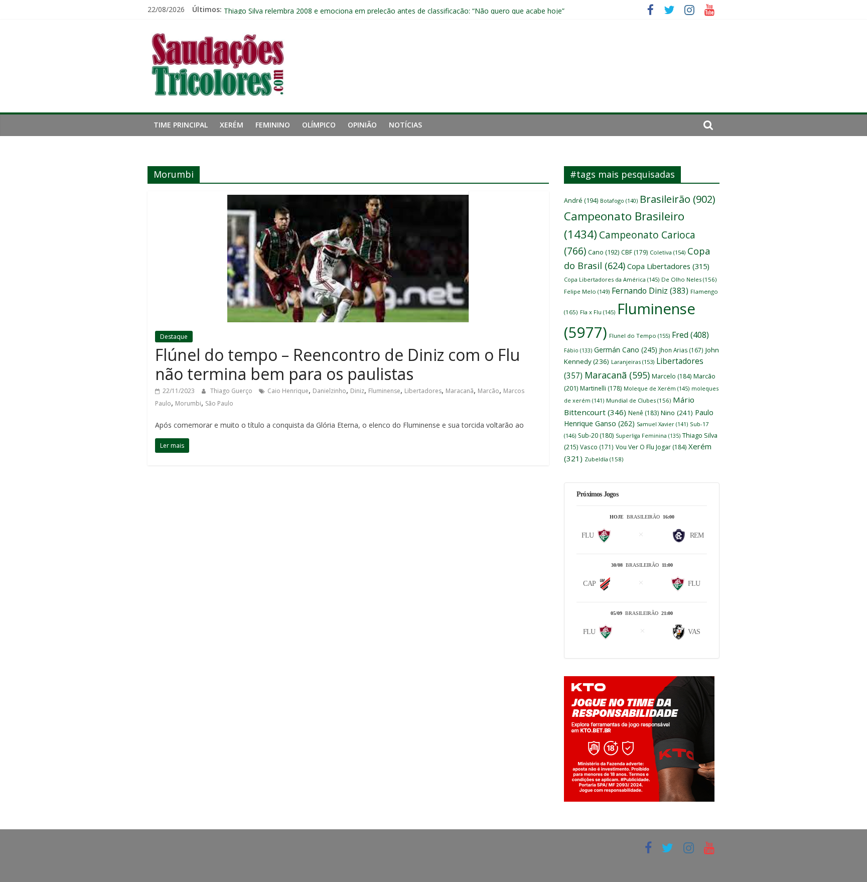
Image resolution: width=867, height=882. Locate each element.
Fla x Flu (597, 312)
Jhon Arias (681, 350)
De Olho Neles (688, 279)
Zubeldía (604, 459)
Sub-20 (596, 435)
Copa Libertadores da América (611, 279)
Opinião (362, 125)
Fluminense (384, 391)
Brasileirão (677, 199)
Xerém (231, 125)
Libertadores (423, 391)
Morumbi (188, 403)
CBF (634, 252)
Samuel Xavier (662, 424)
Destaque (174, 336)
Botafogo (619, 200)
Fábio (578, 350)
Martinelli (601, 388)
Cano (603, 252)
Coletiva (667, 252)
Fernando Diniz (650, 290)
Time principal (181, 125)
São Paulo (219, 403)
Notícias (405, 125)
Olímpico (319, 125)
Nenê (643, 413)
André (581, 200)
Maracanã (460, 391)
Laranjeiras (632, 361)
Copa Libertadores (668, 266)
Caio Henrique (288, 391)
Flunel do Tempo (639, 335)
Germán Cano (625, 349)
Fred (690, 334)
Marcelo (671, 376)
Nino (677, 412)
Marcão (488, 391)
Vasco (597, 447)
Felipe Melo (587, 291)
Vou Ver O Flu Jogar (651, 447)
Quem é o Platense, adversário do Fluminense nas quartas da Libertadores (346, 7)
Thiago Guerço (232, 391)
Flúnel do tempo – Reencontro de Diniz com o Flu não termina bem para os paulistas (337, 364)
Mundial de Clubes (638, 400)
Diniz (357, 391)
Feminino (272, 125)
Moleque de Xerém (656, 388)
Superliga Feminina (648, 435)
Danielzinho (329, 391)
